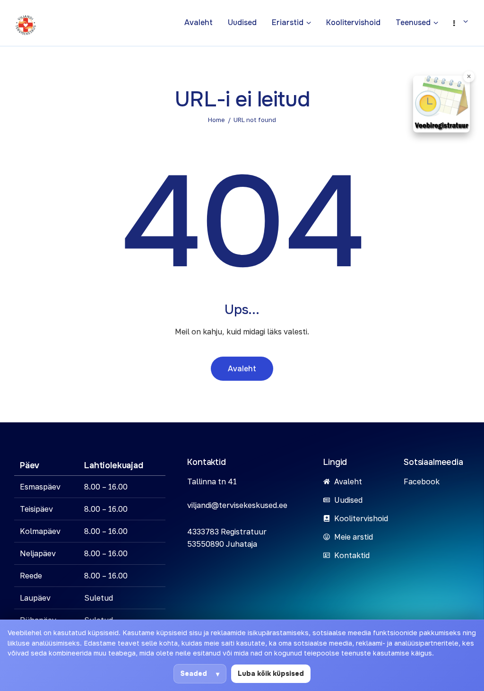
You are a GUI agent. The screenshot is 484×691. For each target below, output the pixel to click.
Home (216, 119)
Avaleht (242, 369)
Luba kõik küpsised (271, 673)
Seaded (194, 673)
